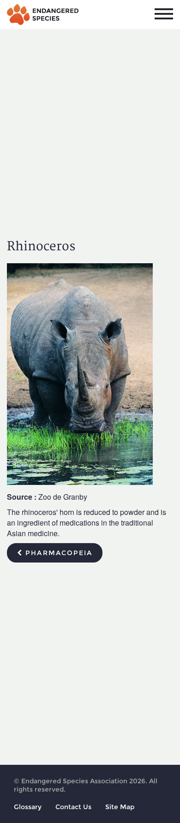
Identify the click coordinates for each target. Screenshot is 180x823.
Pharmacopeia (57, 553)
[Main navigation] (164, 14)
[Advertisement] (90, 126)
